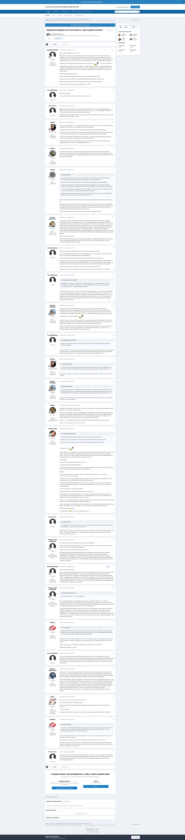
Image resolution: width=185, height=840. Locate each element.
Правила (60, 15)
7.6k (53, 134)
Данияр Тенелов (58, 34)
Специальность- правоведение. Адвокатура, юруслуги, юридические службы (80, 35)
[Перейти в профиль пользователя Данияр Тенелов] (48, 34)
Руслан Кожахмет (52, 218)
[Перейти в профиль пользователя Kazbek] (131, 39)
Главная (48, 11)
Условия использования (59, 838)
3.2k (53, 62)
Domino (52, 148)
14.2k (53, 709)
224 (53, 182)
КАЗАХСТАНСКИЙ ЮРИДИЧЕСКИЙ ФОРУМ (62, 7)
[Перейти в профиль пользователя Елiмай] (52, 127)
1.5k (53, 441)
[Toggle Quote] (61, 174)
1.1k (53, 683)
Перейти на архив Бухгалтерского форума (82, 11)
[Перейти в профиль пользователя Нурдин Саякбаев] (52, 312)
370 (53, 417)
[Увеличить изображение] (96, 63)
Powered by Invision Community (92, 832)
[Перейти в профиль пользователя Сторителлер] (52, 433)
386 (53, 553)
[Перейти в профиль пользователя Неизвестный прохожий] (52, 546)
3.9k (53, 319)
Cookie (97, 829)
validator (52, 622)
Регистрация (135, 7)
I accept (136, 837)
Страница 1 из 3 (64, 44)
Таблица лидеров (65, 11)
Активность (55, 11)
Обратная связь (90, 829)
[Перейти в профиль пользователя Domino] (52, 153)
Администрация (68, 15)
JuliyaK (52, 169)
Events (53, 15)
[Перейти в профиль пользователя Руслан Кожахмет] (52, 224)
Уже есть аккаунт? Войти (122, 7)
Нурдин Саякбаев (52, 306)
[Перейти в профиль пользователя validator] (52, 627)
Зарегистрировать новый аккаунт (64, 788)
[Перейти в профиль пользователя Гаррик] (52, 410)
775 (53, 635)
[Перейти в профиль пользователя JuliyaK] (52, 175)
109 (53, 161)
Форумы (47, 15)
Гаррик (52, 405)
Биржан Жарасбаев (52, 669)
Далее (54, 44)
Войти (95, 786)
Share (50, 38)
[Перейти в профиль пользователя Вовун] (52, 702)
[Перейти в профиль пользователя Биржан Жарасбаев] (52, 675)
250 (53, 231)
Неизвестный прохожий (52, 540)
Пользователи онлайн (79, 15)
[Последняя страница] (58, 44)
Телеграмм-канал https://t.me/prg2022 (91, 2)
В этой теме (132, 11)
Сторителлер (52, 428)
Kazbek (135, 38)
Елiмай (52, 122)
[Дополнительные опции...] (112, 50)
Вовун (52, 696)
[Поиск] (138, 12)
